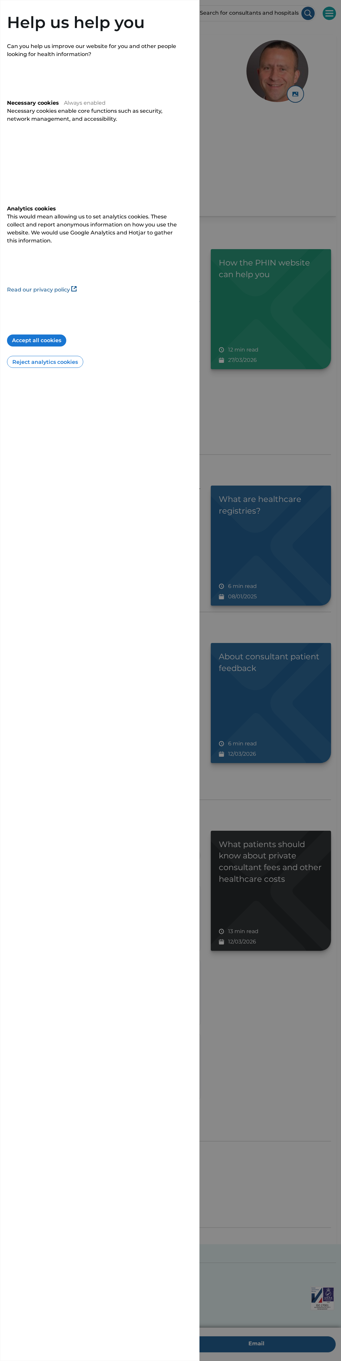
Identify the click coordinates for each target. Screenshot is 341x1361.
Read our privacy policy (38, 289)
